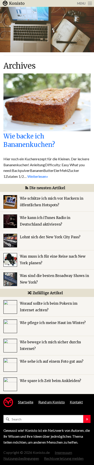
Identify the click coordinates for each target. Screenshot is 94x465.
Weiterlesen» (37, 176)
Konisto (17, 3)
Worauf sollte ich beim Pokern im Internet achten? (48, 306)
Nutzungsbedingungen (21, 458)
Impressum (63, 452)
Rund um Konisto (51, 402)
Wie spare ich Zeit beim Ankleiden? (50, 381)
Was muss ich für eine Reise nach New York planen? (53, 259)
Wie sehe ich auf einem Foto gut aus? (51, 361)
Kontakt (76, 402)
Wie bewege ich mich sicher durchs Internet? (50, 345)
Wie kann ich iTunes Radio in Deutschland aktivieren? (45, 221)
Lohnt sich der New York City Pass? (50, 237)
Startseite (25, 402)
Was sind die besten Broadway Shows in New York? (54, 279)
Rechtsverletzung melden (64, 458)
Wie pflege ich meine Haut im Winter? (53, 323)
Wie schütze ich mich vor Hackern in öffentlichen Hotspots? (51, 201)
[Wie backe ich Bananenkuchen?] (47, 102)
